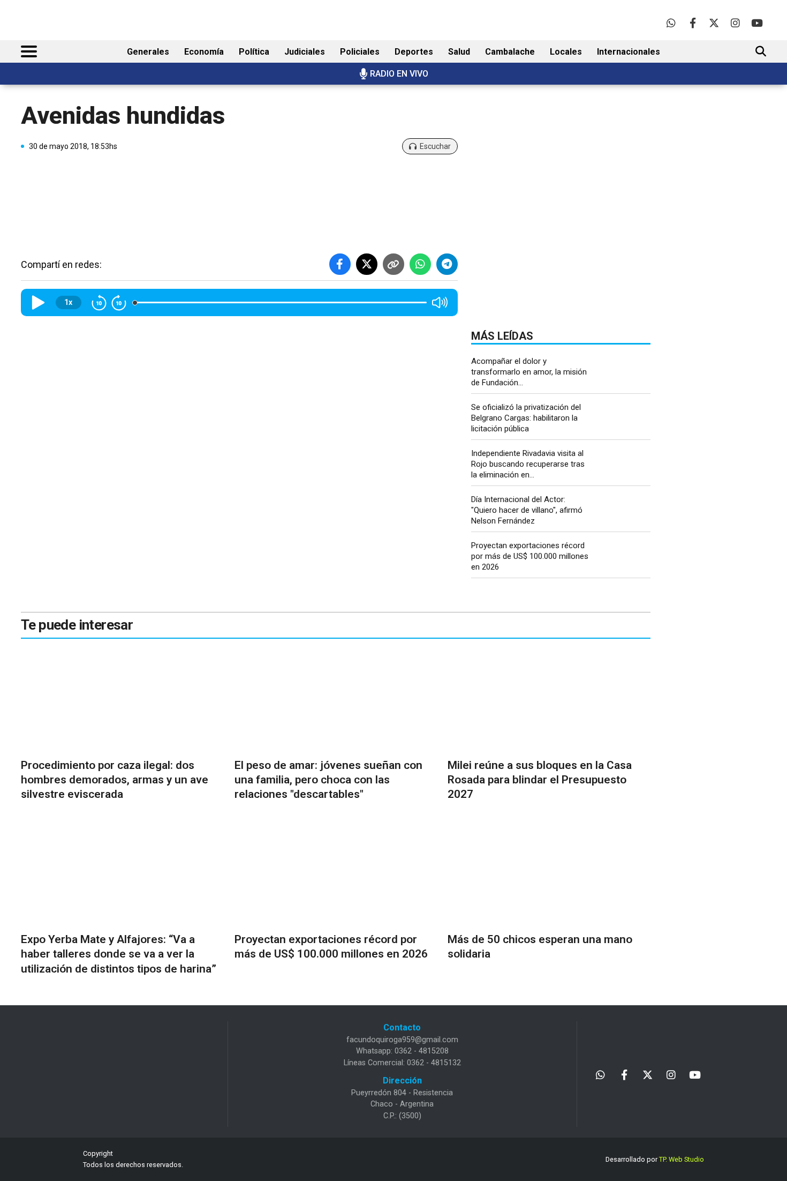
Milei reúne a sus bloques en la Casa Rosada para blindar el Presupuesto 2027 (540, 780)
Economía (204, 52)
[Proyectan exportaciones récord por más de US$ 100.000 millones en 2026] (623, 557)
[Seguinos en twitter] (714, 22)
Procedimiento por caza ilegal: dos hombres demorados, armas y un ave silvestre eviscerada (114, 780)
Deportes (414, 52)
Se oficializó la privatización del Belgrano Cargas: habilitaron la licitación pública (526, 417)
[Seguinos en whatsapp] (671, 22)
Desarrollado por (655, 1159)
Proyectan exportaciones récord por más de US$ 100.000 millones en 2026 (529, 556)
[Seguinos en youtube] (756, 22)
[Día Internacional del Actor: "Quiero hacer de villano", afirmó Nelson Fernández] (623, 511)
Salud (459, 52)
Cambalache (510, 52)
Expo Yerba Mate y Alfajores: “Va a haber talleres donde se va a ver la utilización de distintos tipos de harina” (118, 954)
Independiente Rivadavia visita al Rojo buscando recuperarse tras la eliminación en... (528, 464)
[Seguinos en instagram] (735, 22)
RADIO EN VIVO (399, 74)
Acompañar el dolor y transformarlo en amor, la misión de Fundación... (529, 371)
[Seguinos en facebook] (692, 22)
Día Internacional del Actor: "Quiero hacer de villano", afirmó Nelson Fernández (526, 510)
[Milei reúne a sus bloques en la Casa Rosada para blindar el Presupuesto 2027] (549, 700)
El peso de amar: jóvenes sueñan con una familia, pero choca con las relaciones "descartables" (328, 780)
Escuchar (435, 146)
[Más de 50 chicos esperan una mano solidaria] (549, 874)
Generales (148, 52)
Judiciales (304, 52)
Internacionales (628, 52)
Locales (566, 52)
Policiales (360, 52)
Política (254, 52)
